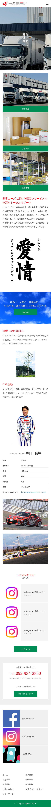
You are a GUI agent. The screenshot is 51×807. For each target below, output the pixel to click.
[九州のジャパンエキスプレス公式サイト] (15, 4)
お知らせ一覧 (25, 649)
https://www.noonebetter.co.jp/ (33, 492)
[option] (25, 38)
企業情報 (25, 312)
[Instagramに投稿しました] (12, 593)
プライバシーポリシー (35, 789)
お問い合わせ (8, 789)
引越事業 (25, 148)
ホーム (5, 775)
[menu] (47, 3)
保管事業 (25, 188)
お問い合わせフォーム (25, 694)
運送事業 (25, 109)
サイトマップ (8, 794)
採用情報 (29, 784)
